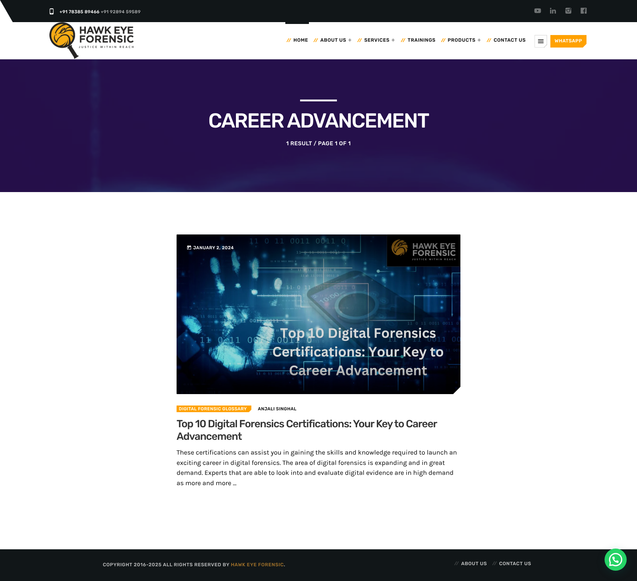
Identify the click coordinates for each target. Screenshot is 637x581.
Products (462, 40)
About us (333, 40)
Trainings (422, 40)
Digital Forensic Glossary (213, 408)
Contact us (510, 40)
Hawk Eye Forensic (257, 565)
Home (300, 40)
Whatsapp (568, 41)
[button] (616, 560)
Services (377, 40)
